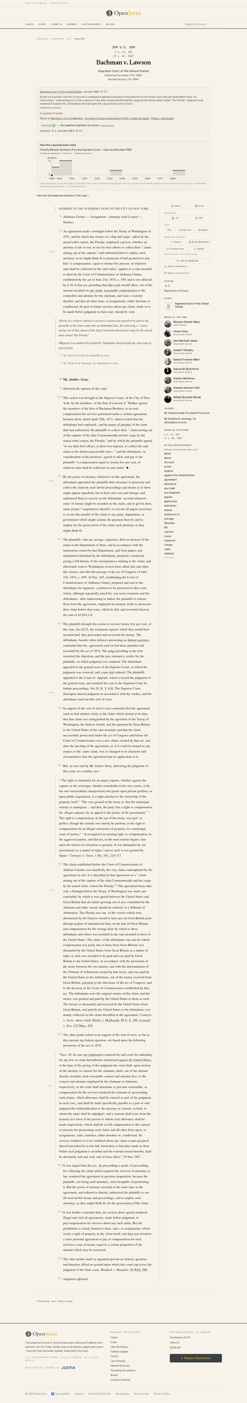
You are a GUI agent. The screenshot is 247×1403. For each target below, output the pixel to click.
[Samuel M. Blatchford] (167, 371)
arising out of (72, 252)
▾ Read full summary (50, 107)
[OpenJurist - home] (123, 13)
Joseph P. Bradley (183, 350)
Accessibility (60, 1393)
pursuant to (89, 982)
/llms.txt (175, 1342)
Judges (72, 24)
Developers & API (180, 1337)
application (170, 501)
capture (168, 531)
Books (110, 24)
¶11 (60, 476)
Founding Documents (122, 1370)
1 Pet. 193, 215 (105, 855)
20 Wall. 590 (138, 1269)
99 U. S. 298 (129, 1020)
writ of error (66, 348)
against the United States (135, 1060)
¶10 (60, 397)
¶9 (60, 388)
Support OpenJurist (196, 1358)
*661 (51, 481)
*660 (51, 251)
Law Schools (117, 1361)
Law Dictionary (119, 1346)
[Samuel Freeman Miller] (167, 361)
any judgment (92, 1054)
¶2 (60, 216)
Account (169, 462)
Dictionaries (91, 24)
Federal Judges (119, 1351)
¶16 (60, 864)
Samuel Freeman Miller (186, 359)
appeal (168, 497)
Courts (56, 24)
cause (167, 536)
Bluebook (203, 230)
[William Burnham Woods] (167, 399)
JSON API (175, 1347)
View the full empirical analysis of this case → (63, 195)
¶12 (60, 539)
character (170, 540)
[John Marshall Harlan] (167, 342)
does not (133, 1233)
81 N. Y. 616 (104, 688)
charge (168, 544)
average (169, 518)
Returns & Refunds (100, 1393)
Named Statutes (120, 1365)
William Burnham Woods (187, 397)
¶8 (60, 379)
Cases (29, 24)
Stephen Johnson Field (186, 387)
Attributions (122, 1393)
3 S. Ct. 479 (123, 52)
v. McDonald (105, 1020)
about (167, 453)
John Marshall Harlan (185, 340)
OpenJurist (42, 38)
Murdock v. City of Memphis (67, 118)
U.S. (69, 38)
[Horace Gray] (167, 333)
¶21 (60, 1278)
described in (101, 875)
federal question (138, 640)
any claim (96, 290)
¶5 (61, 342)
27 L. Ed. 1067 (123, 56)
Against (168, 470)
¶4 (61, 320)
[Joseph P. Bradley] (167, 352)
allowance (170, 484)
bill (166, 527)
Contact (79, 1393)
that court (114, 285)
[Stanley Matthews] (167, 380)
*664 (50, 1086)
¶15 (60, 765)
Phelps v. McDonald (162, 118)
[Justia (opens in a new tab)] (68, 1367)
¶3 (60, 230)
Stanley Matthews (184, 378)
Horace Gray (180, 331)
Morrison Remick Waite (186, 321)
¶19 (60, 1211)
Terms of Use (141, 1393)
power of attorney (119, 424)
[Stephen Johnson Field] (167, 389)
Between (169, 523)
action (168, 466)
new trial (108, 672)
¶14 (60, 707)
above (167, 457)
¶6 (61, 355)
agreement (170, 479)
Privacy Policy (161, 1393)
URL (169, 230)
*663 (51, 890)
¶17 (60, 1034)
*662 (51, 692)
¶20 (60, 1258)
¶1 (61, 208)
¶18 (60, 1165)
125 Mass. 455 (83, 1025)
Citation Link (185, 230)
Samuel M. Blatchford (186, 369)
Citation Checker (120, 1379)
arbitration (170, 505)
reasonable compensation (120, 290)
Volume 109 (58, 38)
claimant (169, 553)
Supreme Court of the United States (123, 71)
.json (53, 1301)
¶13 (60, 623)
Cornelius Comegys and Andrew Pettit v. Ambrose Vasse (116, 118)
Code (42, 24)
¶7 (61, 363)
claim (167, 549)
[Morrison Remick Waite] (167, 324)
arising (168, 510)
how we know (107, 125)
